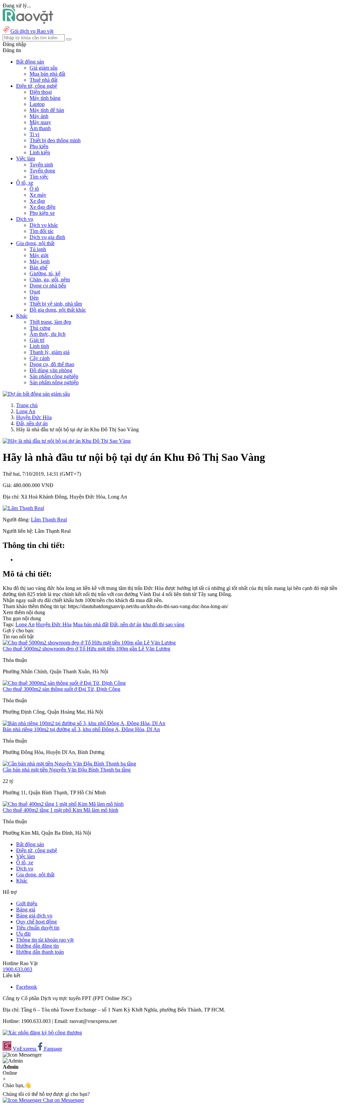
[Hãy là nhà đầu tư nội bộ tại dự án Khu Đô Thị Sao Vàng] (67, 441)
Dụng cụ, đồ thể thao (52, 364)
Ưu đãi (23, 934)
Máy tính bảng (45, 98)
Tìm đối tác (42, 231)
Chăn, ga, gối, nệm (50, 279)
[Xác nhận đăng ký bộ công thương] (42, 1032)
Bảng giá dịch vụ (34, 915)
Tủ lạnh (38, 249)
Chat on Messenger (63, 1100)
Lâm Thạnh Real (49, 519)
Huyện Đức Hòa (34, 417)
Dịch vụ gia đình (47, 237)
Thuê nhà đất (43, 80)
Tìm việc (39, 177)
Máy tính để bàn (47, 110)
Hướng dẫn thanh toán (40, 952)
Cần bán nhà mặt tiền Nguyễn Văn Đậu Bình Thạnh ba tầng (67, 770)
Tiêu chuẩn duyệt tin (37, 928)
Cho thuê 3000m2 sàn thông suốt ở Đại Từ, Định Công (61, 689)
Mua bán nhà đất (47, 74)
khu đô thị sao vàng (163, 624)
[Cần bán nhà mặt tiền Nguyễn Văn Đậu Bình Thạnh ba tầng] (69, 763)
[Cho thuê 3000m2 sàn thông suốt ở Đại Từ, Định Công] (64, 683)
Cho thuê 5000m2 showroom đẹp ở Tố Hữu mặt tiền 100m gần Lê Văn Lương (86, 648)
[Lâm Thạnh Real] (23, 508)
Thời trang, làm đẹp (50, 322)
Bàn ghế (38, 267)
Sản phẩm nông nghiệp (54, 382)
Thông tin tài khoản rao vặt (45, 940)
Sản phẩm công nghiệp (54, 376)
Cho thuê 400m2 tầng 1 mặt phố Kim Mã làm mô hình (60, 810)
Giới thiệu (26, 903)
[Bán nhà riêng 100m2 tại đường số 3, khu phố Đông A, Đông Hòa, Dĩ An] (84, 723)
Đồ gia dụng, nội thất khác (58, 310)
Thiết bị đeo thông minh (55, 140)
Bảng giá (25, 909)
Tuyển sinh (41, 164)
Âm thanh (40, 128)
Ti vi (34, 134)
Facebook (26, 987)
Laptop (37, 104)
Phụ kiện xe (42, 213)
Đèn (34, 298)
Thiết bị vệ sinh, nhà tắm (56, 304)
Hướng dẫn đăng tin (37, 946)
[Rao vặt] (28, 22)
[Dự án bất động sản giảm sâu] (36, 394)
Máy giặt (39, 255)
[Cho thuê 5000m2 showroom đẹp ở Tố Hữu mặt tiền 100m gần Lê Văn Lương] (89, 642)
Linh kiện (40, 152)
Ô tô (34, 189)
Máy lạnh (40, 261)
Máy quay (40, 122)
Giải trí (37, 340)
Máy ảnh (39, 116)
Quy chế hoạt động (36, 921)
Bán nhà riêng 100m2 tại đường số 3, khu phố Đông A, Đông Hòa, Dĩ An (81, 729)
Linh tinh (39, 346)
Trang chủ (27, 405)
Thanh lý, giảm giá (50, 352)
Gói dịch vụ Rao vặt (31, 31)
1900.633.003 (17, 969)
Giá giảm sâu (43, 68)
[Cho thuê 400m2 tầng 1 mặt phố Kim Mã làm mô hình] (63, 804)
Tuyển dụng (42, 170)
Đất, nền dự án (32, 423)
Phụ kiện (39, 146)
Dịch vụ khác (44, 225)
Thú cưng (40, 328)
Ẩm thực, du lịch (48, 334)
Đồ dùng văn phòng (51, 370)
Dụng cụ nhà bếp (48, 285)
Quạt (35, 291)
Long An (25, 411)
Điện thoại (41, 92)
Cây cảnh (40, 358)
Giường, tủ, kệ (45, 273)
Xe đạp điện (42, 207)
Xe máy (38, 195)
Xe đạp (37, 201)
